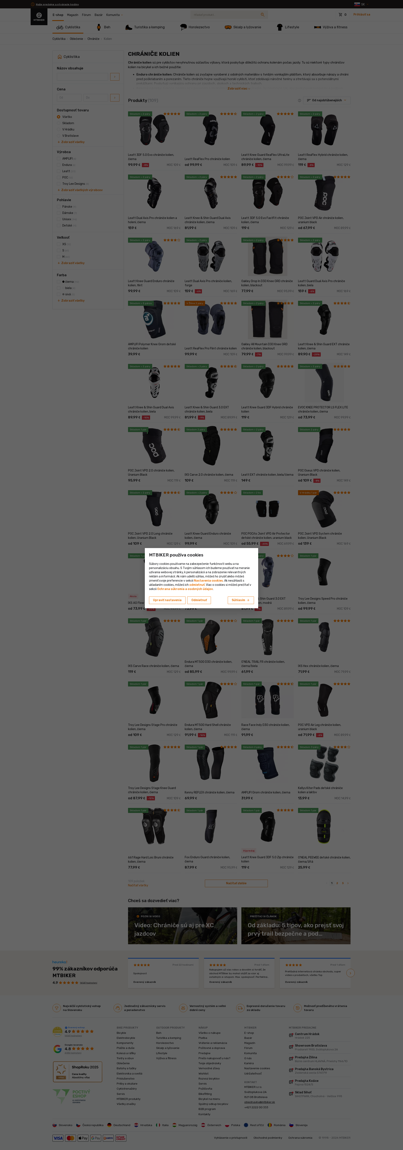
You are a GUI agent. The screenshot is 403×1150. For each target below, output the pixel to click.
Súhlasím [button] (241, 600)
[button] (197, 585)
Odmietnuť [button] (199, 600)
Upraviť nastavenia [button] (167, 600)
